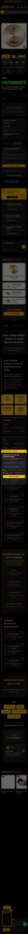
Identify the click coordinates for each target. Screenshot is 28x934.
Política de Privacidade (14, 480)
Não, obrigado (14, 482)
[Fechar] (24, 451)
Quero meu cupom (14, 476)
